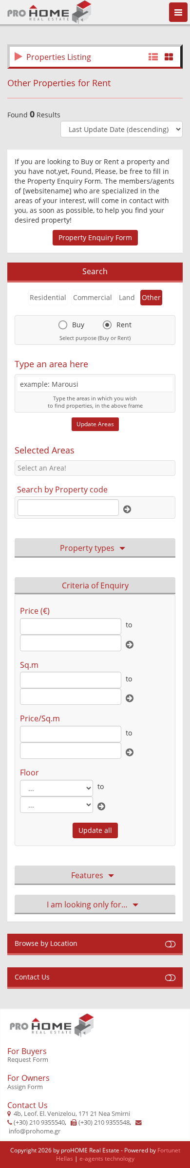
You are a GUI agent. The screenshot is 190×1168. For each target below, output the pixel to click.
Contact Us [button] (32, 976)
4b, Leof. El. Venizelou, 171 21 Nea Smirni (72, 1114)
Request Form (27, 1059)
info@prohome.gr (34, 1131)
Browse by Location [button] (46, 943)
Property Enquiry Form (95, 237)
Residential (48, 297)
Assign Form (25, 1087)
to (129, 624)
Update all (95, 830)
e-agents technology (106, 1158)
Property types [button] (87, 548)
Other (151, 297)
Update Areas (95, 424)
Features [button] (87, 875)
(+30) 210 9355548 (104, 1122)
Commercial (92, 297)
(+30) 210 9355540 (39, 1122)
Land (127, 297)
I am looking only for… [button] (87, 904)
